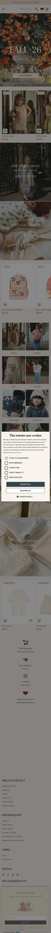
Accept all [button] (25, 484)
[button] (25, 496)
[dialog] (25, 466)
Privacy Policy (15, 452)
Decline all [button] (25, 490)
